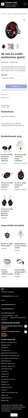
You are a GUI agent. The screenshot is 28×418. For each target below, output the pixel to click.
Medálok (3, 400)
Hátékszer (3, 376)
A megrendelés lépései (7, 315)
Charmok (3, 347)
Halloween (3, 374)
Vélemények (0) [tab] (5, 105)
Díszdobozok (4, 350)
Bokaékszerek (5, 345)
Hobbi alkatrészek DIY (7, 379)
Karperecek (4, 384)
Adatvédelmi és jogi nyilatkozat (18, 317)
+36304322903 (6, 296)
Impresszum (4, 317)
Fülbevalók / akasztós (6, 363)
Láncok (3, 390)
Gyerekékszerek (5, 368)
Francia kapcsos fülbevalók (8, 358)
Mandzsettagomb (5, 397)
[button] (24, 19)
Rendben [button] (14, 415)
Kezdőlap (3, 13)
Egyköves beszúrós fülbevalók (9, 355)
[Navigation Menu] (25, 4)
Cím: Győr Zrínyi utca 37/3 (8, 313)
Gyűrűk (9, 13)
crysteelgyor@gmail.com (7, 308)
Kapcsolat (4, 319)
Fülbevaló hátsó (5, 361)
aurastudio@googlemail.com (8, 304)
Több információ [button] (5, 410)
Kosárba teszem (16, 86)
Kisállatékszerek (5, 387)
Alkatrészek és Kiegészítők (8, 342)
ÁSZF (16, 315)
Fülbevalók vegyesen (6, 366)
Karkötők (3, 382)
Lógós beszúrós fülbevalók (8, 392)
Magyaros (3, 395)
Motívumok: (4, 75)
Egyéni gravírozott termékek (8, 353)
